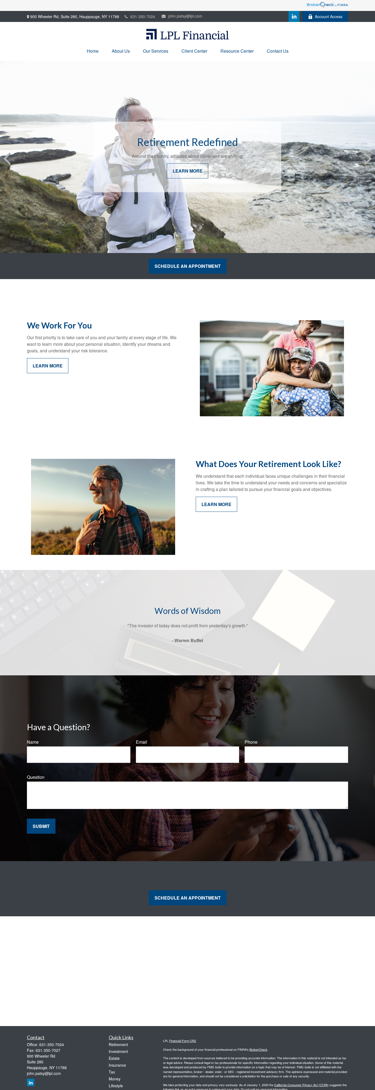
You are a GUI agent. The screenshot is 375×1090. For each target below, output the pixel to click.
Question (35, 777)
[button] (92, 51)
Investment (118, 1051)
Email (141, 742)
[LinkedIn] (294, 16)
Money (115, 1078)
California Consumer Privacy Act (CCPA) (301, 1085)
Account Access (328, 16)
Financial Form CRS (182, 1040)
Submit (41, 826)
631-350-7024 (142, 16)
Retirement (118, 1044)
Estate (114, 1058)
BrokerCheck (258, 1049)
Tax (112, 1072)
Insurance (117, 1065)
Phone (251, 742)
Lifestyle (116, 1085)
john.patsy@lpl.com (185, 16)
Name (33, 742)
